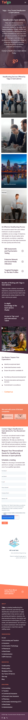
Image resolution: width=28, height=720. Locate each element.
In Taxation (5, 691)
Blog (3, 679)
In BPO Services (6, 657)
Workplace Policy (7, 671)
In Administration (7, 654)
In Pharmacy (5, 699)
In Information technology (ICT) (11, 702)
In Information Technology (10, 646)
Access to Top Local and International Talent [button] (11, 318)
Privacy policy (6, 668)
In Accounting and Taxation (10, 640)
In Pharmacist (6, 648)
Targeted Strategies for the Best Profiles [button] (11, 271)
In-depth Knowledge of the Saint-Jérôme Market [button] (10, 306)
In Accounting (6, 688)
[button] (25, 2)
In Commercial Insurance (9, 693)
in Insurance (5, 643)
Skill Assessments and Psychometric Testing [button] (10, 251)
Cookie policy (6, 666)
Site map (4, 676)
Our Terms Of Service (8, 674)
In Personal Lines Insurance (10, 696)
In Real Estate (6, 651)
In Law (4, 638)
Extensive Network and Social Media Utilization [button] (11, 261)
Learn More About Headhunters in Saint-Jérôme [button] (10, 592)
